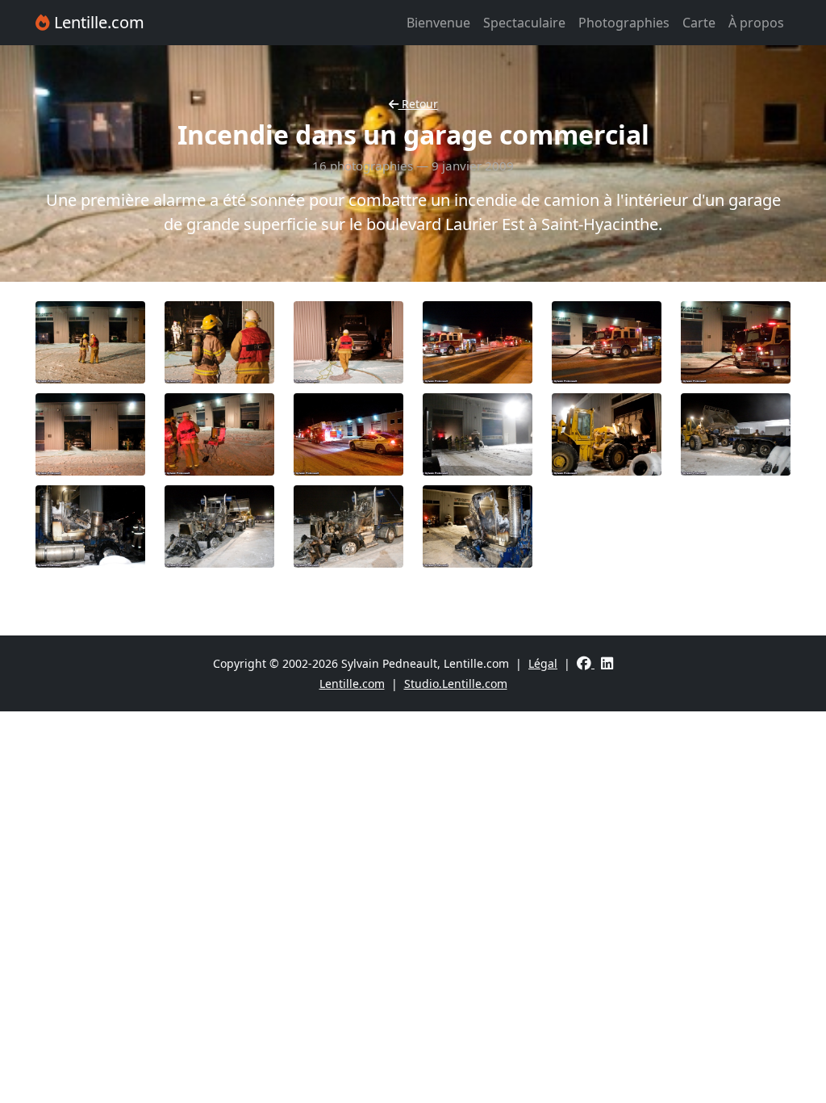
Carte (698, 22)
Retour (418, 103)
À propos (756, 22)
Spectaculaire (524, 22)
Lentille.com (97, 22)
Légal (542, 663)
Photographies (624, 22)
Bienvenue (438, 22)
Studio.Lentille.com (455, 683)
